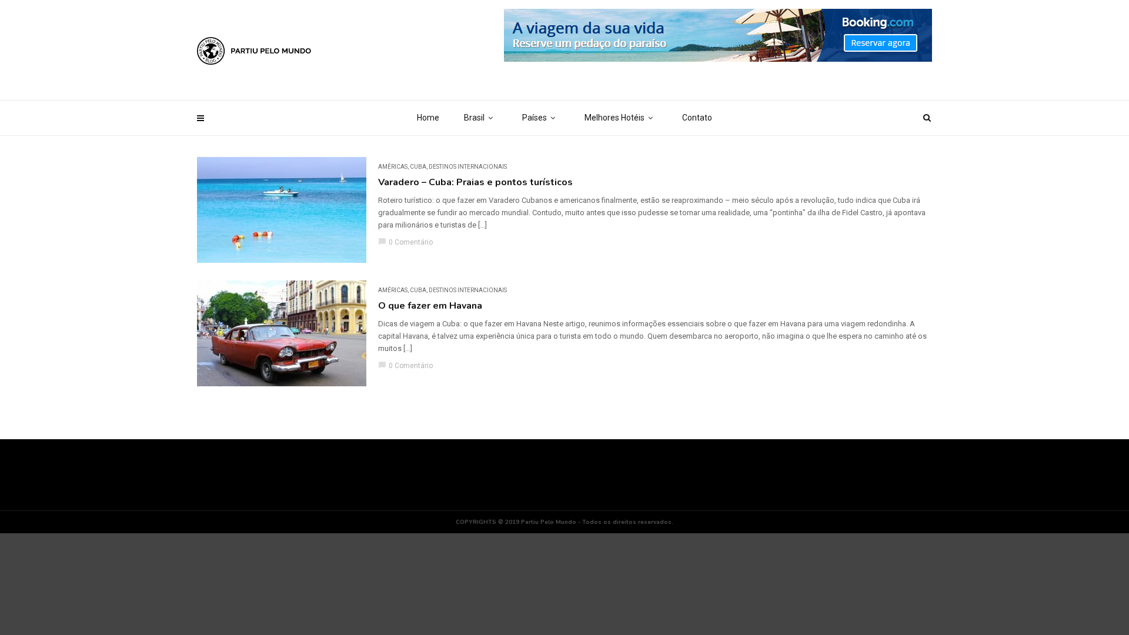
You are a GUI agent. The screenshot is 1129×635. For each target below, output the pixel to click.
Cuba (418, 166)
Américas (392, 166)
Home (428, 117)
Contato (697, 117)
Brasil (474, 117)
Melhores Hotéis (614, 117)
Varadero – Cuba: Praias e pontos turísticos (475, 182)
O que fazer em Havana (430, 306)
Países (534, 117)
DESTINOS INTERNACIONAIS (468, 166)
